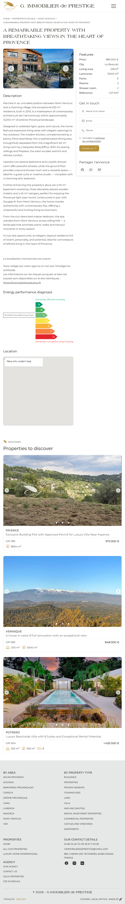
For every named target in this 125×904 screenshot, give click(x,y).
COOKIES (85, 899)
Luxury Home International (20, 854)
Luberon (8, 808)
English (21, 899)
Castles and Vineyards (78, 823)
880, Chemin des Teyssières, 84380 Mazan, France (89, 856)
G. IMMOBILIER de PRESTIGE (57, 6)
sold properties (13, 876)
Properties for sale (24, 18)
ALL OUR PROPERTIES (15, 849)
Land (67, 797)
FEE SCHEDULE (11, 881)
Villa (67, 803)
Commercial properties (78, 818)
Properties (71, 782)
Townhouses (72, 792)
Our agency (10, 866)
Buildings (70, 777)
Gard (6, 803)
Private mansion (74, 787)
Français (9, 899)
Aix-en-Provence (13, 777)
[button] (113, 6)
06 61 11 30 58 (92, 844)
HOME (6, 844)
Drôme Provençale (15, 797)
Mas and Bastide (74, 808)
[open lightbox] (38, 68)
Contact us (10, 871)
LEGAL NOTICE (99, 899)
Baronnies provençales (18, 787)
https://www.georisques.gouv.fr (22, 282)
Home (6, 18)
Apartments (71, 829)
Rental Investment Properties (83, 813)
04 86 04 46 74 (72, 844)
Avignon (8, 782)
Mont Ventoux (46, 18)
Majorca (8, 813)
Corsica (8, 792)
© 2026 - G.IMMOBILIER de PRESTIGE (62, 892)
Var (5, 823)
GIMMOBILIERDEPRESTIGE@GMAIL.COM (86, 849)
